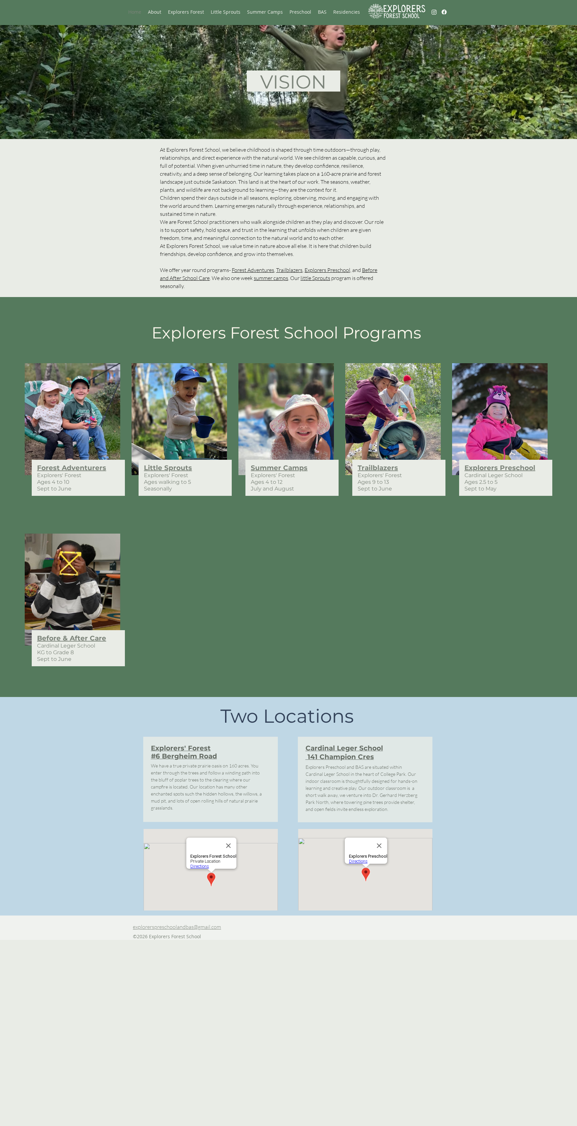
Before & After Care (71, 638)
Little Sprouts (168, 468)
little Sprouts (315, 278)
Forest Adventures (253, 270)
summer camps (271, 278)
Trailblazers (289, 270)
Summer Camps (279, 468)
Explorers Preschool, (328, 270)
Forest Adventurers (71, 468)
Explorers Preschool (499, 468)
